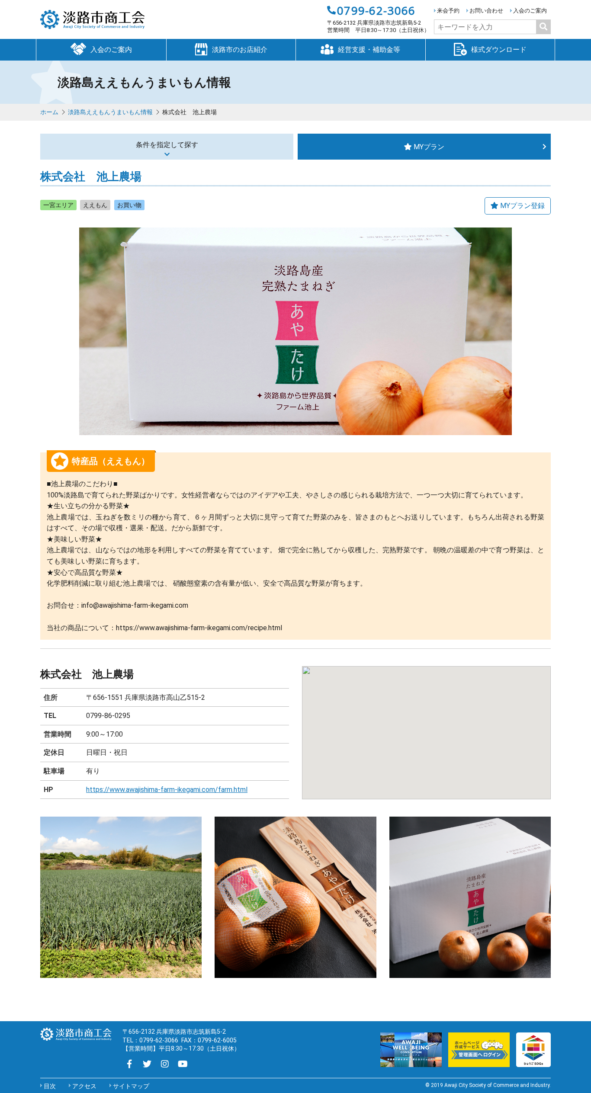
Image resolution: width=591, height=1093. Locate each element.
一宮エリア (58, 205)
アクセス (84, 1086)
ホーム (49, 112)
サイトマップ (131, 1086)
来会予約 (448, 10)
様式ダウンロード (499, 49)
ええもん (95, 205)
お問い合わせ (486, 10)
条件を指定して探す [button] (167, 145)
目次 (50, 1086)
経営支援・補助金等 (369, 49)
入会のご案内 (530, 10)
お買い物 (129, 205)
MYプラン (429, 147)
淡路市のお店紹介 (239, 49)
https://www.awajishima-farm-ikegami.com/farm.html (166, 789)
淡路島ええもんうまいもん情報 (110, 112)
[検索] (543, 26)
